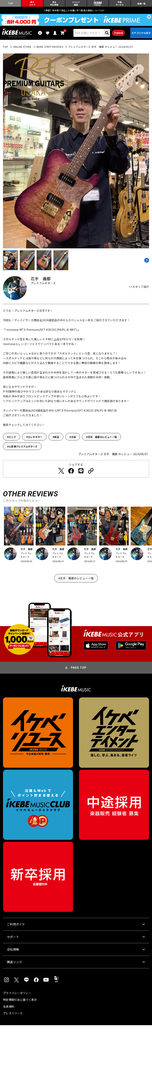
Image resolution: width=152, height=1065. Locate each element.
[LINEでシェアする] (81, 471)
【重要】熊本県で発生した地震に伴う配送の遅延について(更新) (76, 10)
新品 (56, 437)
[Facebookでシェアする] (71, 471)
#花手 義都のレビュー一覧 (76, 578)
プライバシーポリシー (17, 993)
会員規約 (8, 1006)
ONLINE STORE (22, 46)
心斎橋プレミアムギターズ (23, 446)
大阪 (73, 437)
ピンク (12, 437)
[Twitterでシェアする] (61, 471)
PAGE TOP (79, 667)
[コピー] (91, 471)
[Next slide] (146, 260)
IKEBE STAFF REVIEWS (49, 46)
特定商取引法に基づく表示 (20, 999)
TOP (5, 46)
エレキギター (35, 437)
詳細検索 (118, 32)
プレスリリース (13, 1013)
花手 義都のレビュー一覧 (102, 437)
